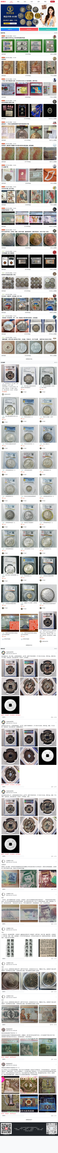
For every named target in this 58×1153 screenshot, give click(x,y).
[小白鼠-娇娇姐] (54, 295)
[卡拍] (54, 80)
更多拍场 (55, 32)
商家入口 (52, 1)
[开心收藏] (54, 166)
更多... (43, 1128)
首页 (11, 1)
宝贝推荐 (3, 362)
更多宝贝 (55, 362)
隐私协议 (26, 1128)
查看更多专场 (29, 359)
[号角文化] (54, 123)
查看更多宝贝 (29, 645)
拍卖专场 (3, 32)
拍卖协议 (21, 1128)
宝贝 (25, 1)
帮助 (45, 1)
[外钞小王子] (54, 58)
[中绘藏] (54, 187)
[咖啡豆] (54, 37)
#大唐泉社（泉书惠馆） (15, 715)
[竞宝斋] (54, 317)
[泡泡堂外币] (54, 230)
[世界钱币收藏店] (54, 144)
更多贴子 (55, 648)
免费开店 (10, 29)
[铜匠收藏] (54, 338)
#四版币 (7, 1057)
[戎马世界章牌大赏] (54, 101)
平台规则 (15, 1128)
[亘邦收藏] (54, 252)
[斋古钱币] (54, 273)
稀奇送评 (29, 29)
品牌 (38, 1)
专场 (18, 1)
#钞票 (2, 1057)
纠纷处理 (37, 1128)
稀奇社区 (3, 648)
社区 (32, 1)
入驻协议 (32, 1128)
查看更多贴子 (29, 1119)
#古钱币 (7, 715)
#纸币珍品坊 (13, 1057)
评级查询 (48, 29)
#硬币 (2, 715)
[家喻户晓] (54, 209)
